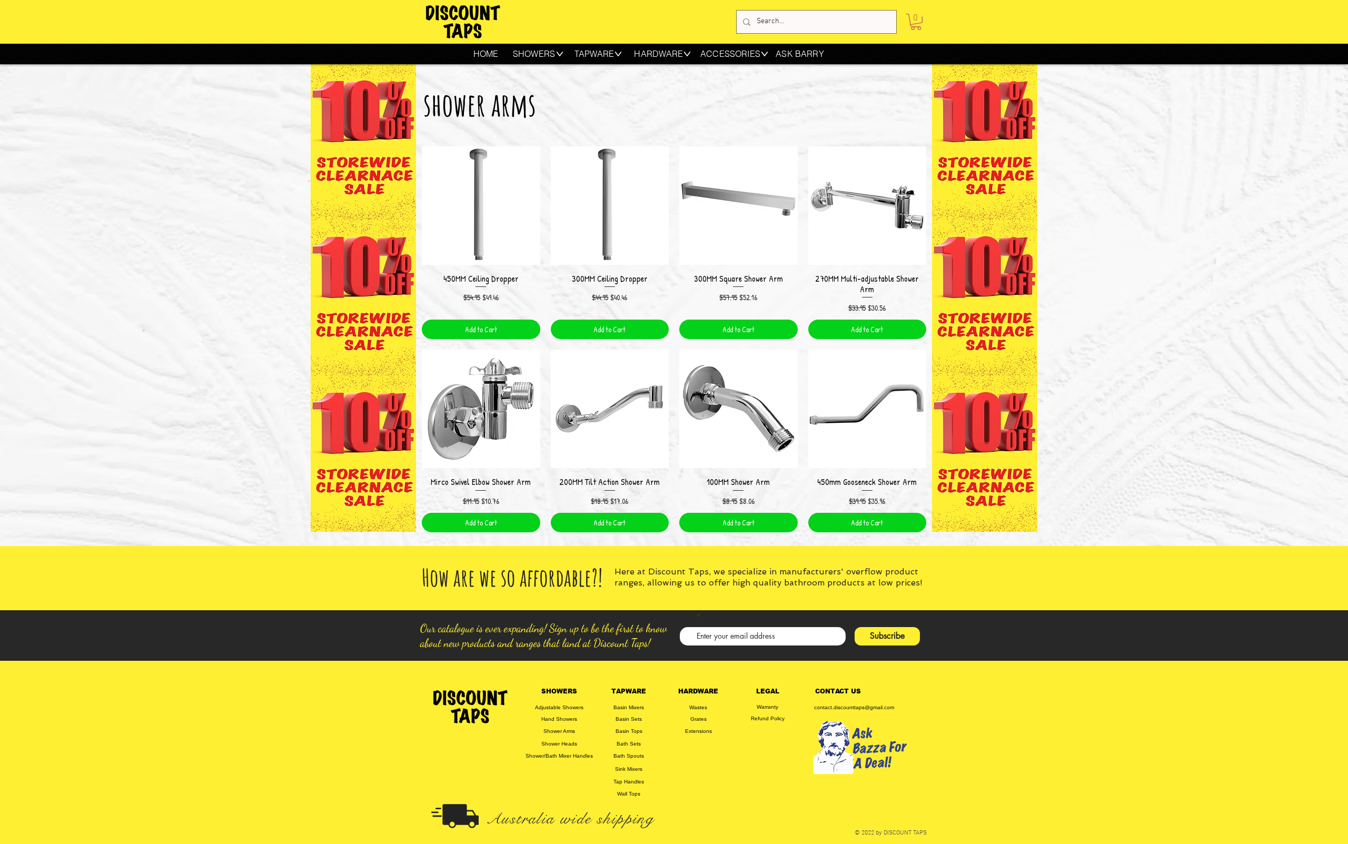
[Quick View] (481, 205)
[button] (916, 22)
